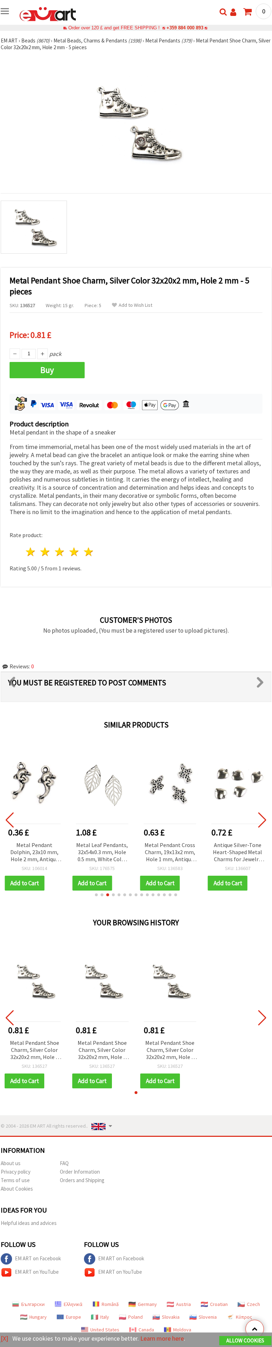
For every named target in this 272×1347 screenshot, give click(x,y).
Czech (253, 1304)
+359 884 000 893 (184, 27)
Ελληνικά (73, 1304)
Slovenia (208, 1317)
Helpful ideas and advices (29, 1223)
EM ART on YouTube (37, 1271)
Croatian (219, 1304)
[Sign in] (233, 12)
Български (33, 1304)
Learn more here (162, 1338)
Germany (147, 1304)
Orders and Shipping (82, 1180)
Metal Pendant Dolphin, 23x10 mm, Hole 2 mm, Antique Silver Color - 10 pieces (34, 852)
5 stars (88, 552)
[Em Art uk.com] (47, 13)
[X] (4, 1338)
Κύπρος (244, 1317)
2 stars (45, 552)
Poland (135, 1317)
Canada (146, 1329)
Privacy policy (15, 1171)
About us (11, 1163)
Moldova (182, 1329)
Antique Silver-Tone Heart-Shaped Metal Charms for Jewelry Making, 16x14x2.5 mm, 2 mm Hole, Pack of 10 (237, 852)
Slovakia (171, 1317)
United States (104, 1329)
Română (110, 1304)
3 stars (60, 552)
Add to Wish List (135, 305)
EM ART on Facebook (38, 1258)
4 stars (74, 552)
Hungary (38, 1317)
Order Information (80, 1171)
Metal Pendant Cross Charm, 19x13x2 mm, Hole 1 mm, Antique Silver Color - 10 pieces (169, 852)
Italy (104, 1317)
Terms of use (15, 1180)
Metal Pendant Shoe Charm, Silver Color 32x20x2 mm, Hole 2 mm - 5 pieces (34, 1050)
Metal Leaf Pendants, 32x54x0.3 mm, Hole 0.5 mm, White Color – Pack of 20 (102, 852)
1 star (31, 552)
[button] (96, 894)
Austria (183, 1304)
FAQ (64, 1163)
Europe (73, 1317)
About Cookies (17, 1188)
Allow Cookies (245, 1340)
